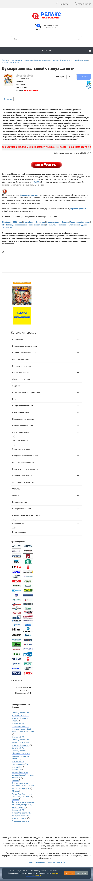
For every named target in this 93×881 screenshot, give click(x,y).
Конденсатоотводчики (22, 406)
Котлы (15, 399)
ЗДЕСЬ (37, 182)
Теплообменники (20, 440)
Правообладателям (37, 863)
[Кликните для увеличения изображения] (8, 80)
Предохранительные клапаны (25, 455)
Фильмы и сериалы (21, 821)
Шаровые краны (19, 502)
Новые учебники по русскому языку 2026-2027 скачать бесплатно (23, 729)
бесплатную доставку (29, 195)
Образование (18, 524)
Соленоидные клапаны (22, 475)
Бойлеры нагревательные (23, 352)
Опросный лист (53, 222)
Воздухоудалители (20, 372)
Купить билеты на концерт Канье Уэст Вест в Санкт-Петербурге (23, 786)
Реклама (51, 863)
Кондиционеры (19, 532)
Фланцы (15, 495)
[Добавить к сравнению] (89, 86)
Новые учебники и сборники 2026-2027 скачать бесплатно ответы (21, 754)
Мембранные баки (20, 412)
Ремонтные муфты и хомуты (25, 469)
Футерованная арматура (23, 482)
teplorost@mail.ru (78, 208)
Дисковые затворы (21, 379)
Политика (60, 863)
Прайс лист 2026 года (12, 222)
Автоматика (17, 339)
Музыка (15, 780)
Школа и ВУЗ (18, 723)
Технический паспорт (80, 222)
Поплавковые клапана (22, 425)
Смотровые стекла (20, 432)
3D (3, 225)
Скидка (65, 222)
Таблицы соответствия (16, 225)
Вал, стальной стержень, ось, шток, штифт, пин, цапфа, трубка (23, 805)
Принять (69, 873)
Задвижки (17, 386)
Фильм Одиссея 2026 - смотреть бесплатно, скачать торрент (22, 815)
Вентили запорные (20, 359)
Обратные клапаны (21, 449)
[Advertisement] (47, 261)
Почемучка (17, 769)
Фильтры (16, 489)
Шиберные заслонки (21, 509)
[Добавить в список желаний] (89, 82)
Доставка (40, 222)
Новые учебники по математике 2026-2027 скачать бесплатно (22, 742)
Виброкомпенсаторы (21, 366)
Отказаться (81, 873)
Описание (8, 99)
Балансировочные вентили (24, 346)
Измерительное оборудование (26, 392)
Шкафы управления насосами (26, 515)
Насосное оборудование (23, 419)
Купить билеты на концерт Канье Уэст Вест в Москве (23, 775)
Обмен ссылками (37, 225)
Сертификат (29, 222)
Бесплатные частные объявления (62, 225)
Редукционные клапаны (23, 462)
